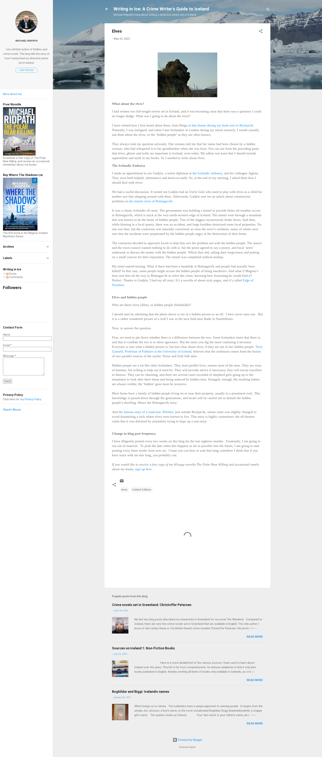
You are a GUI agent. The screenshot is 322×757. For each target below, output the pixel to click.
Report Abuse (12, 409)
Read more (255, 636)
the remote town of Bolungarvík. (151, 201)
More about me (12, 94)
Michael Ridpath (26, 40)
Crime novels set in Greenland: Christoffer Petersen (151, 605)
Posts (12, 273)
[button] (260, 32)
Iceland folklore (141, 489)
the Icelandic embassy (207, 173)
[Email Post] (121, 482)
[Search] (268, 10)
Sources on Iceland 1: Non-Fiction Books (143, 648)
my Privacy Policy (30, 399)
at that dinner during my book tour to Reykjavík (220, 125)
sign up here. (144, 469)
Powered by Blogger (189, 740)
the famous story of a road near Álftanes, (146, 412)
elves (124, 489)
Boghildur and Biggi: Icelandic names (140, 691)
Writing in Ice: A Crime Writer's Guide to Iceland (161, 9)
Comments (15, 277)
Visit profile (26, 70)
